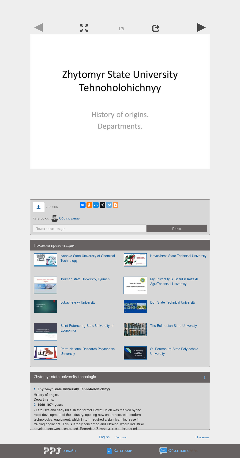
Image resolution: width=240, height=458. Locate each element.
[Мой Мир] (96, 205)
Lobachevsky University (77, 302)
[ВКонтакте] (83, 205)
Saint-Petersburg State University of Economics (86, 328)
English (104, 437)
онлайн (69, 450)
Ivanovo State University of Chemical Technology (87, 258)
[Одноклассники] (89, 205)
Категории (123, 450)
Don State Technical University (172, 302)
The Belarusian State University (173, 325)
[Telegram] (109, 205)
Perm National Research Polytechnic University (87, 351)
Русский (120, 437)
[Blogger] (115, 205)
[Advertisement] (120, 10)
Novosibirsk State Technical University (178, 255)
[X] (102, 205)
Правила (202, 437)
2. (35, 404)
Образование (69, 218)
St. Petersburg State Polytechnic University (174, 351)
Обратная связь (183, 450)
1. (35, 389)
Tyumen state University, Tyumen (85, 279)
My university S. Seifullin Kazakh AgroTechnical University (174, 281)
